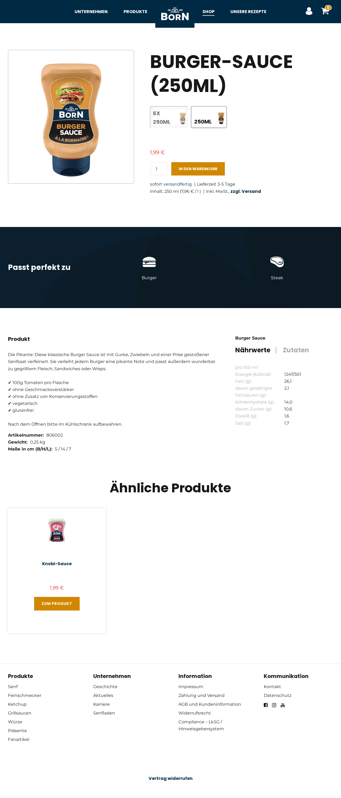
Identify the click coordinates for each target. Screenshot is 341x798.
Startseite (174, 8)
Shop (208, 12)
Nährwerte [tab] (252, 350)
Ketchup (17, 704)
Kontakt (272, 686)
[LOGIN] (309, 11)
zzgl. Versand (245, 191)
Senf (13, 686)
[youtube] (283, 705)
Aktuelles (103, 695)
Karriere (101, 704)
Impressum (190, 686)
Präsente (17, 730)
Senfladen (104, 713)
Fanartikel (18, 739)
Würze (15, 721)
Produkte (135, 12)
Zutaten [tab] (296, 350)
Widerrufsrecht (194, 713)
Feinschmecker (24, 695)
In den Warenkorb (198, 168)
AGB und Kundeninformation (209, 704)
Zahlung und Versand (201, 695)
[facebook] (266, 705)
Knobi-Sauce (57, 564)
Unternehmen (91, 12)
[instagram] (274, 705)
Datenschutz (277, 695)
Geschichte (105, 686)
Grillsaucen (19, 713)
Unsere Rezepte (248, 12)
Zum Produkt (57, 603)
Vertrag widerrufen (171, 778)
